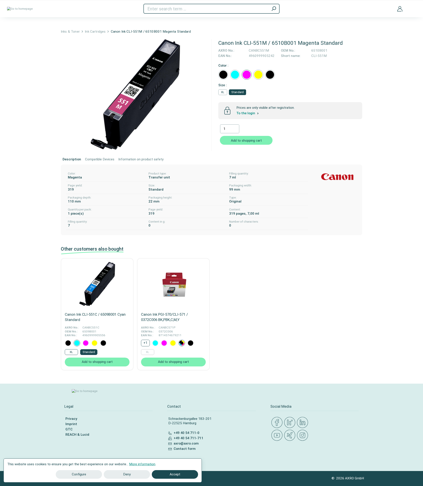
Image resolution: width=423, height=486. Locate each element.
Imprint (71, 424)
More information (142, 464)
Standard (237, 92)
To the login (246, 113)
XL (222, 92)
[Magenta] (247, 75)
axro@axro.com (186, 443)
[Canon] (337, 177)
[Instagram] (303, 435)
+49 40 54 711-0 (186, 433)
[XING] (290, 435)
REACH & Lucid (77, 435)
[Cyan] (235, 75)
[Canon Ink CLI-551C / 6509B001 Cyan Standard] (97, 284)
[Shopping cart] (412, 6)
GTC (68, 429)
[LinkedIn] (303, 422)
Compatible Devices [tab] (99, 159)
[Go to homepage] (20, 9)
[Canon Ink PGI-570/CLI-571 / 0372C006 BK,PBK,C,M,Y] (173, 284)
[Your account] (400, 8)
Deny (127, 474)
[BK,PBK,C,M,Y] (181, 343)
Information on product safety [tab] (140, 159)
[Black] (223, 75)
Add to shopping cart (246, 141)
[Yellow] (258, 75)
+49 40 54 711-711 (188, 438)
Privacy (71, 419)
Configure (79, 474)
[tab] (72, 159)
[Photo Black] (270, 75)
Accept (175, 474)
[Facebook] (277, 422)
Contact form (185, 449)
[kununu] (290, 422)
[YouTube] (277, 435)
